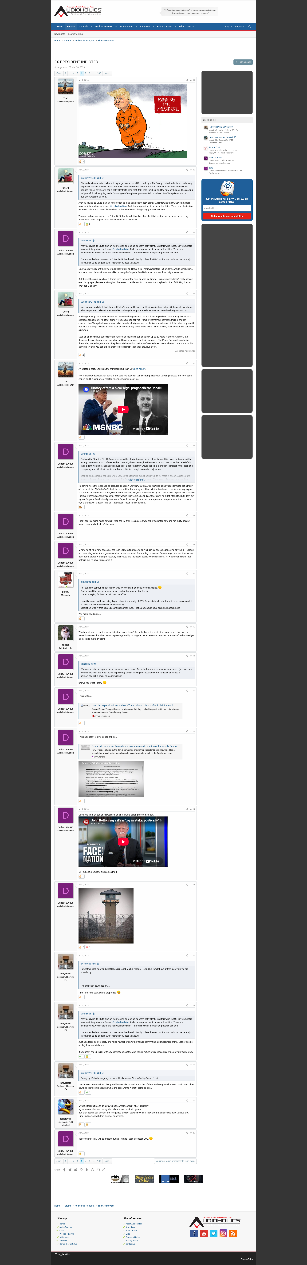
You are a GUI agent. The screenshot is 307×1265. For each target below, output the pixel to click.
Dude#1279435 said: (91, 178)
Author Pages (132, 1230)
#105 (192, 363)
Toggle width (63, 1254)
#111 (192, 656)
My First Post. (215, 157)
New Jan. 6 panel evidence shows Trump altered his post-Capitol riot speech (132, 705)
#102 (192, 170)
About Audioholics (134, 1224)
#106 (192, 445)
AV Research (126, 26)
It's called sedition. (119, 206)
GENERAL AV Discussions (219, 133)
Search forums (75, 34)
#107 (192, 515)
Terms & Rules (247, 1259)
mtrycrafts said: (88, 582)
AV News (145, 26)
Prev (59, 73)
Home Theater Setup (68, 1244)
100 (99, 73)
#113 (192, 731)
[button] (91, 26)
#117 (192, 1005)
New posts (59, 34)
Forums (71, 26)
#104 (192, 293)
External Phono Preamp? (221, 127)
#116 (192, 955)
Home (59, 26)
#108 (192, 544)
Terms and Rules (133, 1237)
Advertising (130, 1227)
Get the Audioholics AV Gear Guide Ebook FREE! (227, 200)
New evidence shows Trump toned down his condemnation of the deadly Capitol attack (138, 746)
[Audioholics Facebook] (194, 1237)
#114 (192, 809)
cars (211, 167)
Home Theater (164, 26)
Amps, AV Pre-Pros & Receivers (221, 153)
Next (107, 73)
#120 (192, 1133)
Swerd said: (86, 240)
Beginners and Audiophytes (219, 163)
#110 (192, 627)
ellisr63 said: (87, 664)
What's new (185, 26)
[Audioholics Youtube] (204, 1237)
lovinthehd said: (88, 963)
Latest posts (209, 120)
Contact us (130, 1244)
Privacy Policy (132, 1241)
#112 (192, 690)
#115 (192, 884)
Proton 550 (214, 147)
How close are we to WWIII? (222, 137)
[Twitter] (213, 1237)
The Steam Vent (215, 143)
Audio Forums (65, 1227)
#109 (192, 573)
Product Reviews (104, 26)
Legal (128, 1234)
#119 (192, 1100)
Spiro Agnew (139, 369)
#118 (192, 1064)
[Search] (250, 26)
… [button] (69, 73)
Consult (83, 26)
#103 (192, 232)
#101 (192, 80)
